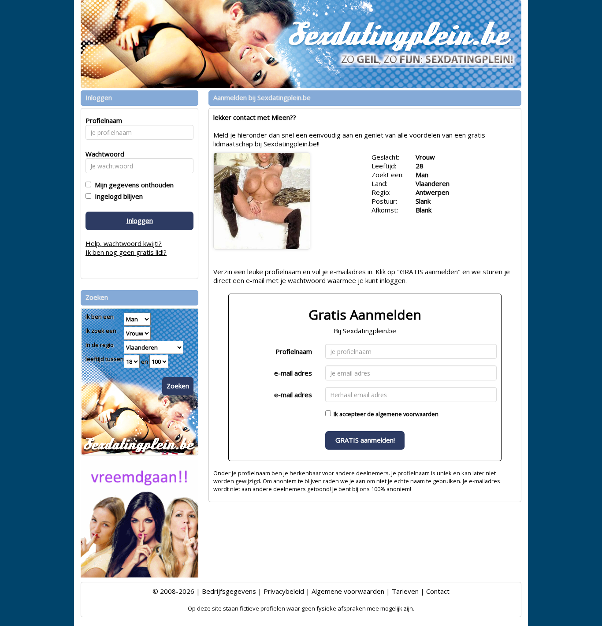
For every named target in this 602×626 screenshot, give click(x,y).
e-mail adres (293, 373)
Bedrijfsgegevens (229, 591)
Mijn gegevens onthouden (132, 184)
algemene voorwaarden (406, 414)
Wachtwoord (102, 153)
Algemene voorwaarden (348, 591)
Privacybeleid (284, 591)
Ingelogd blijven (117, 196)
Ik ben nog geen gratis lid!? (126, 252)
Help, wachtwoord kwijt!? (123, 243)
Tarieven (405, 591)
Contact (438, 591)
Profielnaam (293, 351)
